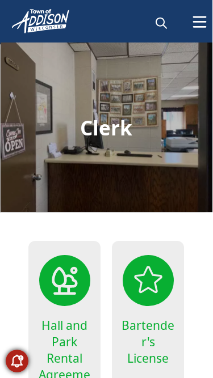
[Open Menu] (199, 22)
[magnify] (161, 22)
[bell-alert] (17, 361)
